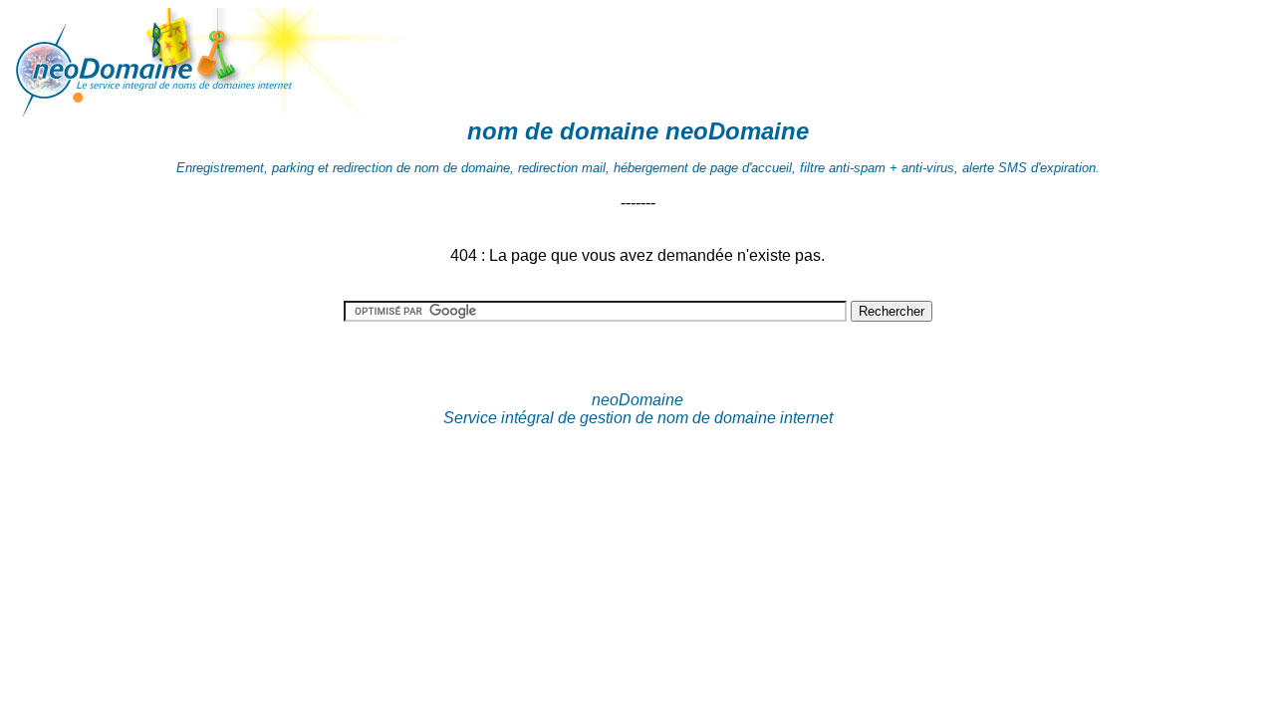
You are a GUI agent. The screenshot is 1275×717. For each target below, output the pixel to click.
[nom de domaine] (217, 112)
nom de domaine (562, 131)
